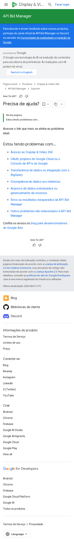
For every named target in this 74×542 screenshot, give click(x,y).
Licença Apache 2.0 (46, 271)
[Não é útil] (26, 96)
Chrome (8, 417)
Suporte (35, 88)
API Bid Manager (17, 16)
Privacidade (36, 524)
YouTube (8, 395)
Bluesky (7, 371)
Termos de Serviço (14, 336)
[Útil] (21, 96)
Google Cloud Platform (16, 496)
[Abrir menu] (6, 4)
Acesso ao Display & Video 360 (32, 152)
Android (8, 411)
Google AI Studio (13, 430)
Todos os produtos (14, 508)
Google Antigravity (14, 436)
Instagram (9, 377)
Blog (5, 365)
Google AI (8, 502)
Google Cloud (11, 442)
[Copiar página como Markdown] (55, 104)
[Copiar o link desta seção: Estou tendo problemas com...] (59, 144)
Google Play (10, 448)
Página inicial (10, 84)
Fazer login (62, 4)
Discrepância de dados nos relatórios (35, 181)
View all (7, 454)
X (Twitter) (9, 389)
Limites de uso (11, 342)
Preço (6, 348)
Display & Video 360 (32, 4)
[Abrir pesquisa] (50, 4)
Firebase (8, 424)
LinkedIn (8, 383)
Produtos (27, 84)
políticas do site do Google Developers (48, 275)
